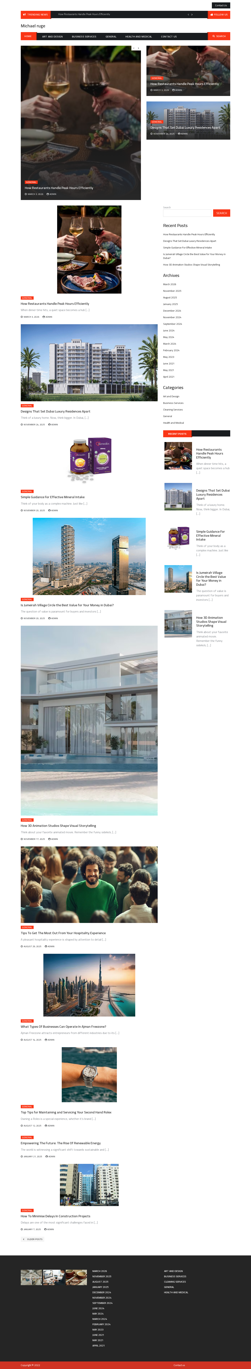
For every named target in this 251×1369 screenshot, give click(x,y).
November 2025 (172, 290)
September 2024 (172, 323)
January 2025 (170, 304)
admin (178, 90)
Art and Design (52, 36)
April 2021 (169, 376)
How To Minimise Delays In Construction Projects (55, 1216)
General (111, 36)
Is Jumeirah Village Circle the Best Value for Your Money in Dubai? (67, 605)
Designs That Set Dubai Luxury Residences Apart (185, 127)
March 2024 (169, 343)
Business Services (84, 36)
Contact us (221, 5)
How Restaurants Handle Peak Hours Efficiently (184, 84)
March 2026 (169, 284)
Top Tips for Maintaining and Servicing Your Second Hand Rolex (66, 1112)
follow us (221, 14)
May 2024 (168, 337)
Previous (188, 14)
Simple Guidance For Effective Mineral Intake (53, 497)
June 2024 (169, 330)
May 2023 (168, 356)
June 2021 (169, 363)
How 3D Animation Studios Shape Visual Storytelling (58, 826)
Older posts (34, 1239)
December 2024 (172, 310)
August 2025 (170, 297)
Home (28, 36)
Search (221, 36)
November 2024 (172, 317)
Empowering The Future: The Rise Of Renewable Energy (61, 1143)
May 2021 (168, 370)
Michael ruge (33, 26)
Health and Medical (139, 36)
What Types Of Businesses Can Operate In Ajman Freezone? (63, 1026)
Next (192, 14)
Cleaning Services (173, 409)
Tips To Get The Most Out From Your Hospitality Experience (63, 933)
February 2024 (171, 350)
